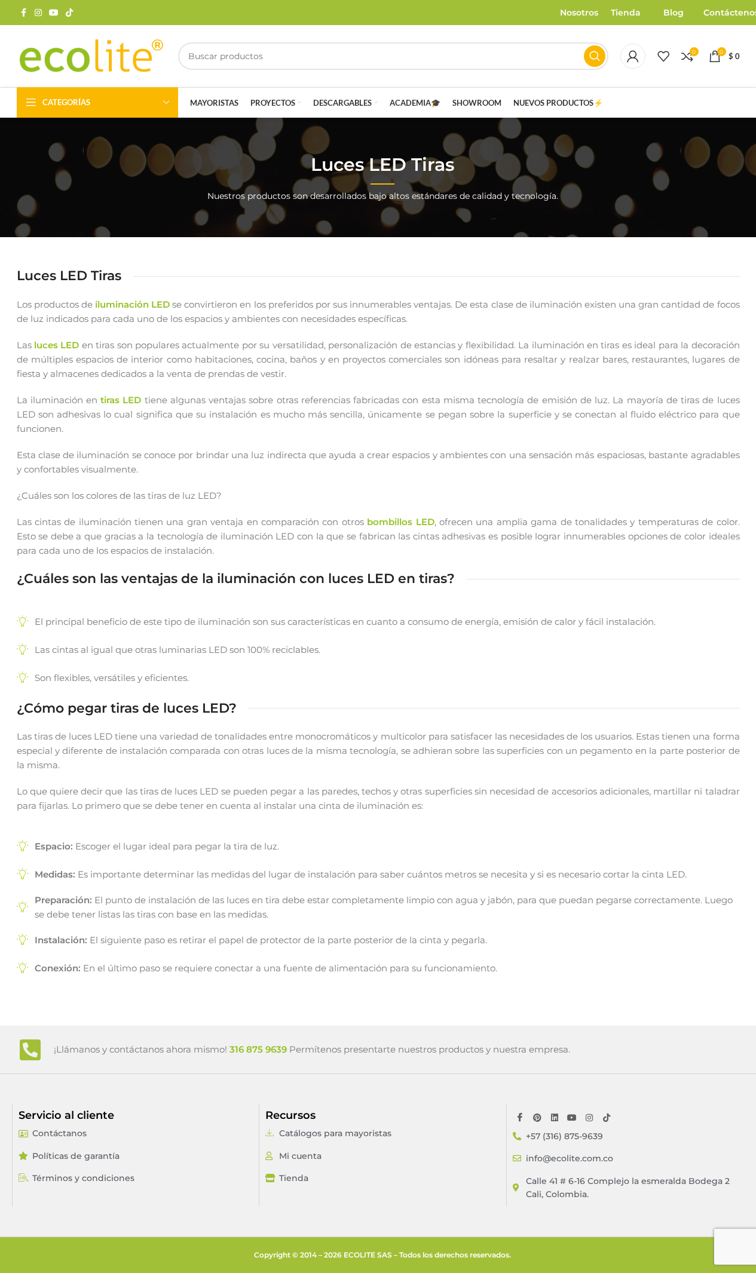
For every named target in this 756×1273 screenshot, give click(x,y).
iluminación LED (132, 304)
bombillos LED (400, 521)
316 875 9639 (258, 1049)
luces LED (56, 345)
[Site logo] (91, 55)
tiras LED (120, 400)
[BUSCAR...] (594, 56)
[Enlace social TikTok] (69, 13)
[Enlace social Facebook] (24, 13)
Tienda (626, 12)
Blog (673, 12)
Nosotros (579, 12)
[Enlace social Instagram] (38, 13)
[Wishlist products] (663, 56)
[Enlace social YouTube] (53, 13)
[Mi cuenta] (632, 56)
